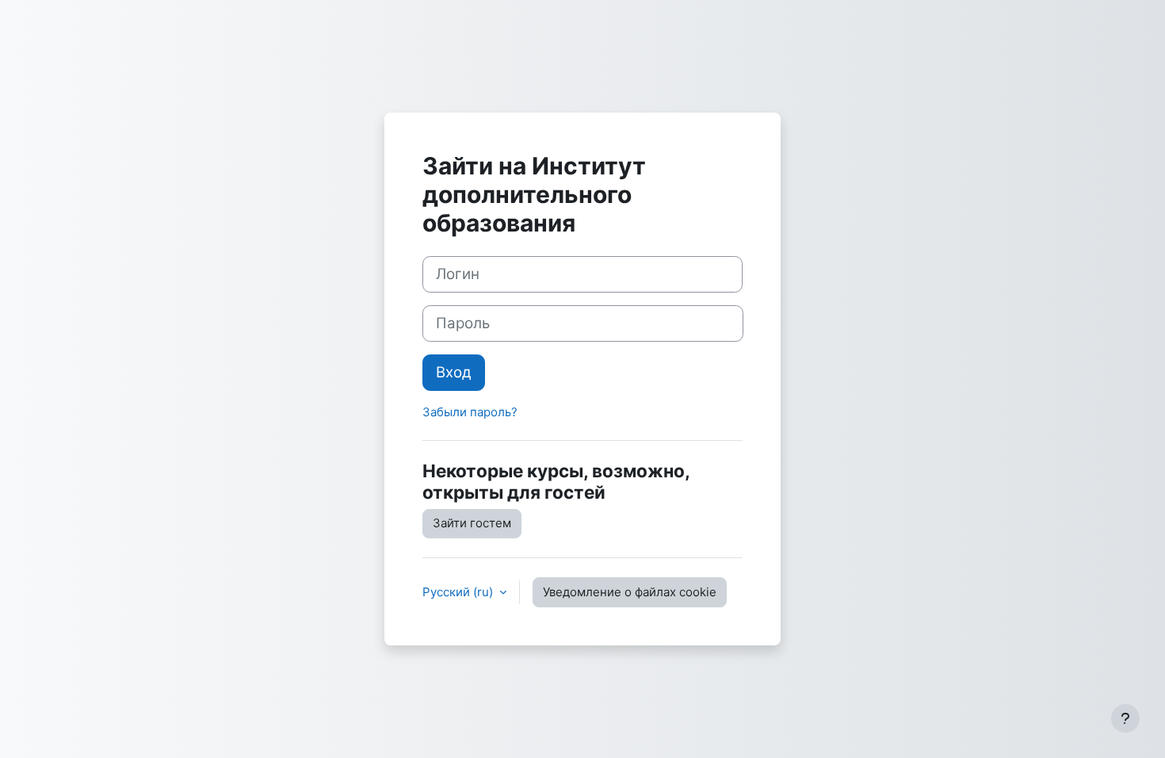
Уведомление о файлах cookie (629, 591)
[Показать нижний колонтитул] (1125, 718)
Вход (454, 372)
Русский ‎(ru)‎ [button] (459, 591)
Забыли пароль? (470, 411)
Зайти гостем (472, 522)
